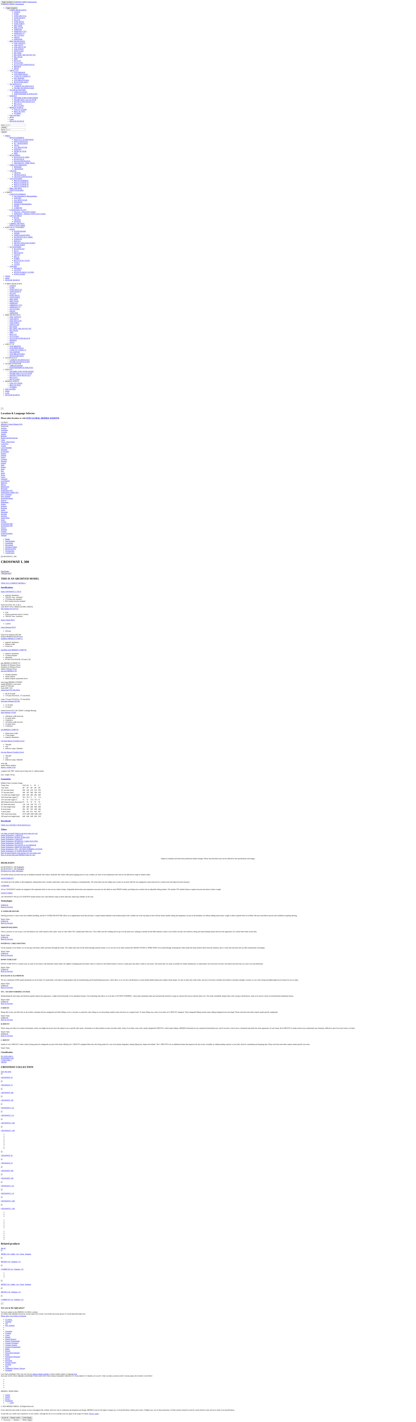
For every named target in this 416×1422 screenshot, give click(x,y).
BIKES (7, 136)
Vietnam (4, 535)
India (2, 465)
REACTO (17, 61)
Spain (3, 520)
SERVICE (13, 96)
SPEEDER (18, 167)
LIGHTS (17, 255)
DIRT (16, 59)
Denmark (4, 450)
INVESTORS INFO (21, 82)
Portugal (4, 506)
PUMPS (17, 259)
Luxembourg (5, 481)
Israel (3, 469)
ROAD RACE (19, 159)
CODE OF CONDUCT (22, 76)
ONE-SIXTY (18, 45)
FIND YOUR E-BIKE (17, 225)
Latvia (3, 477)
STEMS (17, 233)
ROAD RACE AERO (21, 157)
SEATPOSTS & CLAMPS (23, 237)
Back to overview (7, 907)
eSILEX (17, 37)
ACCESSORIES (15, 247)
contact (7, 1395)
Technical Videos (11, 547)
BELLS (16, 257)
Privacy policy (94, 1414)
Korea (3, 475)
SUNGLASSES (19, 274)
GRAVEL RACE (20, 175)
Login (12, 119)
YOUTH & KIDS (16, 179)
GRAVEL (13, 171)
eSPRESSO (18, 29)
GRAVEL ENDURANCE (23, 177)
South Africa (5, 518)
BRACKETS (18, 253)
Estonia (3, 453)
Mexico (3, 485)
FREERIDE (18, 202)
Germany (4, 459)
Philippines (4, 502)
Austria (3, 434)
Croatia (3, 446)
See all (3, 1248)
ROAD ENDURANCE (22, 161)
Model (7, 539)
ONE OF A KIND (20, 109)
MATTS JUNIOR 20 (21, 184)
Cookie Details (27, 1417)
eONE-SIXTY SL (20, 16)
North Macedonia (7, 498)
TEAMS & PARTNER (18, 90)
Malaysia (4, 483)
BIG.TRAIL (18, 57)
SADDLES (18, 239)
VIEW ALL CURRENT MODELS (13, 583)
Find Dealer (5, 571)
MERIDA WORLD (16, 107)
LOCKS (17, 264)
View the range (6, 1072)
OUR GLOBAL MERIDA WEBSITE (42, 418)
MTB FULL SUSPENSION (24, 140)
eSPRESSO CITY (20, 31)
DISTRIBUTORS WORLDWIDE (26, 98)
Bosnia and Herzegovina (9, 438)
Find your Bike (15, 115)
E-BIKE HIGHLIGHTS (18, 10)
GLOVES (17, 270)
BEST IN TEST (19, 111)
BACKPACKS (19, 249)
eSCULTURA (19, 35)
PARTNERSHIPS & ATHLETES (25, 94)
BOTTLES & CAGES (22, 260)
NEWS (7, 276)
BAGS (16, 251)
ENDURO (17, 149)
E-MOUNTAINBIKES (18, 194)
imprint (7, 1397)
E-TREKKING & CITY (18, 210)
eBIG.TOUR (18, 27)
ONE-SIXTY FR (20, 47)
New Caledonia (6, 494)
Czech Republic (6, 448)
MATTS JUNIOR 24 (21, 182)
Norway (3, 500)
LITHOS (17, 12)
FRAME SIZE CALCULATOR (25, 100)
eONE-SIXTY (19, 22)
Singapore (4, 512)
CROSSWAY (18, 169)
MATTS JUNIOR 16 (21, 186)
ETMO (16, 14)
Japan (3, 473)
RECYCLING (19, 106)
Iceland (3, 463)
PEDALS (17, 241)
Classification (9, 553)
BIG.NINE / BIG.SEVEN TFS (25, 55)
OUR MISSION (19, 72)
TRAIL (16, 145)
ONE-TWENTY (20, 43)
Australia (4, 432)
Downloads (9, 545)
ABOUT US (14, 70)
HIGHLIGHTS (10, 549)
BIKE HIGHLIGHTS (17, 41)
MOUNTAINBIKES (17, 138)
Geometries (9, 543)
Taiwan (3, 528)
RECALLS (18, 104)
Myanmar (4, 489)
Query (3, 125)
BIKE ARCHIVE (16, 188)
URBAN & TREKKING (18, 165)
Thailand (4, 530)
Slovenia (4, 516)
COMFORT (18, 208)
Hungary (4, 461)
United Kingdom (6, 533)
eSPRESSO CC (19, 33)
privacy (7, 1399)
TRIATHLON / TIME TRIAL (24, 163)
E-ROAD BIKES (16, 216)
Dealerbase (9, 1401)
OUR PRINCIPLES (21, 74)
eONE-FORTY (19, 24)
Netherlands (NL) (7, 491)
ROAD (16, 218)
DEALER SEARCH (17, 121)
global (7, 391)
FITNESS (17, 221)
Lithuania (4, 479)
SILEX (16, 68)
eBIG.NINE (18, 26)
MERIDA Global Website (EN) (12, 424)
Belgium (4, 436)
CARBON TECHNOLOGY (24, 86)
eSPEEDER (18, 39)
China (3, 440)
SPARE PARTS (19, 245)
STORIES (17, 113)
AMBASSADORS (20, 92)
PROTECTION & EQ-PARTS (24, 243)
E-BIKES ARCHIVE (17, 223)
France (3, 457)
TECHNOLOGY (16, 84)
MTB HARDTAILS (21, 141)
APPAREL (13, 266)
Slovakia (4, 514)
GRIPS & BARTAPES (22, 235)
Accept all (5, 1417)
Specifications (10, 541)
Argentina (4, 430)
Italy (2, 471)
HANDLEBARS (20, 231)
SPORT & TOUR (20, 151)
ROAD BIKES (15, 155)
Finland (3, 455)
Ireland (3, 467)
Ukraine (3, 531)
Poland (3, 504)
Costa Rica (4, 444)
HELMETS (18, 268)
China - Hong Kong (8, 442)
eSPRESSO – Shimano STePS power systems (30, 214)
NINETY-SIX (19, 51)
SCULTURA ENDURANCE (24, 65)
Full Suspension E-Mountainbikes (25, 196)
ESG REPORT (19, 78)
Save (29, 1420)
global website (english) (40, 1374)
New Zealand (5, 496)
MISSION (17, 67)
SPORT (16, 206)
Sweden (3, 522)
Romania (4, 508)
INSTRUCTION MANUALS (24, 102)
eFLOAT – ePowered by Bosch (25, 212)
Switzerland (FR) (7, 526)
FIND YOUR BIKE (17, 190)
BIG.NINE (18, 53)
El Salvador (5, 452)
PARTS (12, 229)
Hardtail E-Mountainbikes (23, 204)
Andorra (4, 428)
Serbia (3, 510)
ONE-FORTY (19, 49)
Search (4, 127)
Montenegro (5, 487)
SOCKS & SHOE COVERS (24, 272)
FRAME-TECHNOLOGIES (24, 88)
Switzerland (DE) (7, 524)
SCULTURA (18, 63)
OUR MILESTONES (21, 80)
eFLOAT (17, 20)
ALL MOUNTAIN (20, 147)
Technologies (9, 551)
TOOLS (17, 262)
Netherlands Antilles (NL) (10, 492)
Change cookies (15, 1417)
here (75, 1374)
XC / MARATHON (21, 143)
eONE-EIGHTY (19, 18)
